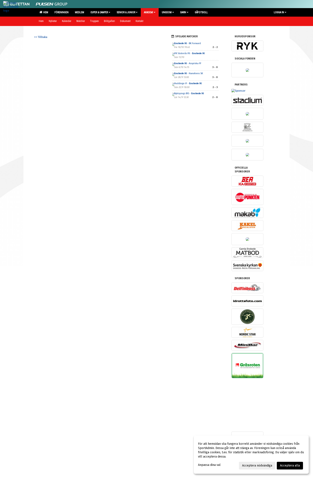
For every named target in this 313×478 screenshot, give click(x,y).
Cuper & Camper (99, 12)
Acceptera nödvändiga (257, 465)
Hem (45, 12)
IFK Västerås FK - (189, 53)
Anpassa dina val (209, 465)
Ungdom (167, 12)
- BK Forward (187, 43)
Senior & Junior (126, 12)
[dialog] (251, 454)
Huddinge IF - (188, 83)
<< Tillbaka (40, 37)
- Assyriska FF (187, 63)
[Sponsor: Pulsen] (51, 3)
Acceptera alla (290, 465)
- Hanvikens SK (188, 73)
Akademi (148, 12)
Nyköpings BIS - (189, 93)
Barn (183, 12)
